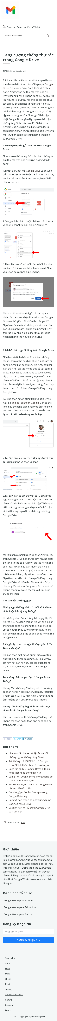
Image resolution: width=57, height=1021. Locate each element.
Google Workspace (24, 879)
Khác (23, 822)
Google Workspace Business (19, 900)
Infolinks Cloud (11, 867)
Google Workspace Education (20, 907)
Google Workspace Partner (18, 914)
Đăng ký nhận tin (28, 940)
